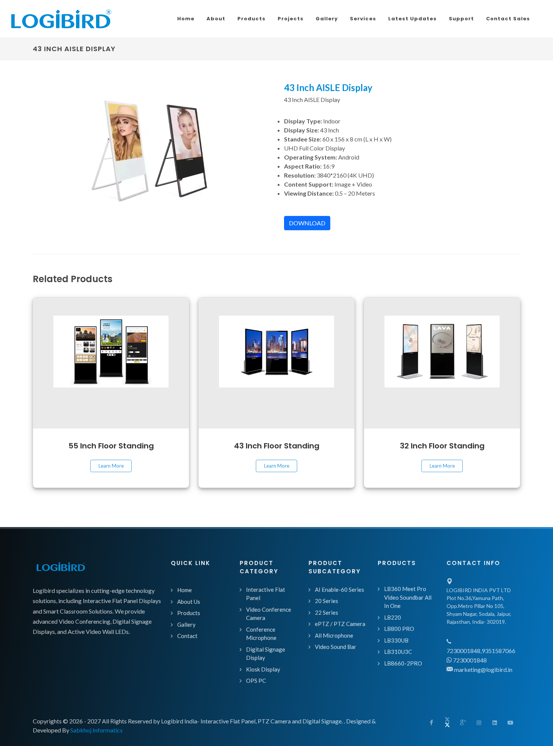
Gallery (186, 624)
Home (184, 589)
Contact (187, 635)
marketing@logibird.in (482, 669)
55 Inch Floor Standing (111, 446)
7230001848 (469, 660)
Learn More (111, 466)
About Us (188, 601)
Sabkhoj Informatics (96, 730)
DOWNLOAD (307, 222)
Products (188, 612)
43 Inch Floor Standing (276, 446)
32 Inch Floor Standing (442, 446)
